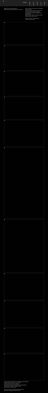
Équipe (37, 3)
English (44, 3)
